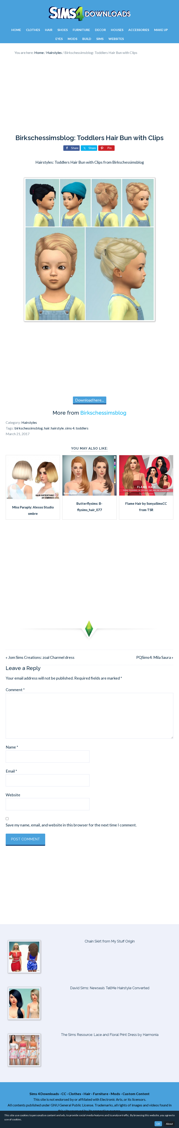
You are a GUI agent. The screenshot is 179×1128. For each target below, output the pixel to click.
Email (11, 771)
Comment (15, 689)
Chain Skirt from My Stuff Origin (110, 941)
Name (12, 747)
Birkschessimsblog (103, 413)
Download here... (89, 400)
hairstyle (57, 428)
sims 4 (69, 428)
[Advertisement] (89, 94)
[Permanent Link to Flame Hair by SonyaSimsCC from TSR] (146, 494)
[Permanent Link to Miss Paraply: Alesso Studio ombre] (33, 497)
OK (158, 1123)
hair (47, 428)
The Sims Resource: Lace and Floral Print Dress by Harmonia (109, 1035)
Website (13, 794)
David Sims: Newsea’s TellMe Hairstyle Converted (109, 988)
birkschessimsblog (28, 428)
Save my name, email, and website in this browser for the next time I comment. (71, 824)
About (169, 1123)
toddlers (82, 428)
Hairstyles (29, 422)
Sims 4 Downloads (89, 14)
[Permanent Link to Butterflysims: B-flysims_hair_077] (89, 494)
